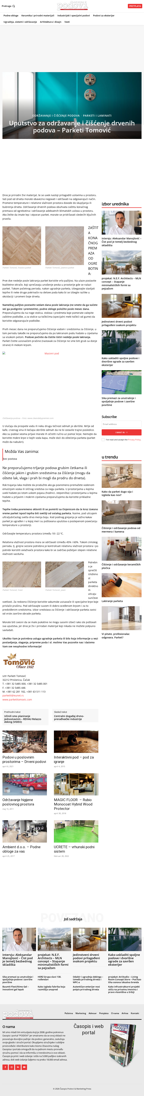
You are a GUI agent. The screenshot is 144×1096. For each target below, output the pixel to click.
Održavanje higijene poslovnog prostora (18, 802)
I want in (120, 432)
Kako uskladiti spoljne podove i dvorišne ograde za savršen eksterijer (120, 361)
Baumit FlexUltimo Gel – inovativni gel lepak (15, 988)
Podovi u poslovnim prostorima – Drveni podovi (24, 759)
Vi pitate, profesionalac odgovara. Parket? (116, 635)
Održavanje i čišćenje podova (56, 115)
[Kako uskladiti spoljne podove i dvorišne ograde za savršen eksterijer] (122, 342)
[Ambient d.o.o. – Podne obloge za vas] (24, 831)
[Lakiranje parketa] (122, 585)
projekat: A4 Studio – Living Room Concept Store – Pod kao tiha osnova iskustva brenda (124, 979)
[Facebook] (5, 1067)
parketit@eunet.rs (13, 695)
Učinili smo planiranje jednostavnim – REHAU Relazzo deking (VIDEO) (22, 719)
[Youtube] (24, 1067)
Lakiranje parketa (112, 601)
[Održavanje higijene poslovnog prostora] (24, 784)
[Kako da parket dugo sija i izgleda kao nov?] (122, 476)
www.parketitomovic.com (17, 699)
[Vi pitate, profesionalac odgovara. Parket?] (122, 618)
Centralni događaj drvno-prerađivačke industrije (69, 718)
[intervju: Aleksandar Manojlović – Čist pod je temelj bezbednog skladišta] (122, 223)
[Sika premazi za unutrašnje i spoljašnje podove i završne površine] (122, 382)
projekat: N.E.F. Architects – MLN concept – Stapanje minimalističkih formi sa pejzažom (121, 283)
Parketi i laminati (97, 115)
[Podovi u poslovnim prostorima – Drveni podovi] (24, 742)
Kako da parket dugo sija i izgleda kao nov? (117, 493)
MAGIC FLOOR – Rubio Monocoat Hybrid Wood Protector (73, 804)
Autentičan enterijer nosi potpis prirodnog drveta (86, 988)
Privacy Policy (134, 439)
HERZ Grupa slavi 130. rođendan (49, 978)
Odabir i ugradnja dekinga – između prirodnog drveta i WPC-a (88, 979)
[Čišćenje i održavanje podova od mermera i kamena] (122, 512)
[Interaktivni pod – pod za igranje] (76, 742)
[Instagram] (11, 1067)
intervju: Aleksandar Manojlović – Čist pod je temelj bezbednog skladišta (121, 242)
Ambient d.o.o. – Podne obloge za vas (21, 849)
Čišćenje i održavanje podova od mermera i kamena (121, 529)
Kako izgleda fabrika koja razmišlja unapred (51, 988)
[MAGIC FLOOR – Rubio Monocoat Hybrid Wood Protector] (76, 784)
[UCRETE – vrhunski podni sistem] (76, 831)
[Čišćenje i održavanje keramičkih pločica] (122, 549)
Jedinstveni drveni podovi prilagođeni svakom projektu (119, 323)
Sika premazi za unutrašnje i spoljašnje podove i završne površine (119, 401)
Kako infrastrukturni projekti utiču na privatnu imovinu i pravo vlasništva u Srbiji (124, 989)
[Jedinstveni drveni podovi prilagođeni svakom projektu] (122, 306)
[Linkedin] (18, 1067)
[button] (9, 6)
